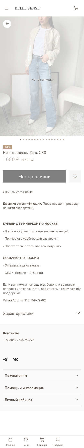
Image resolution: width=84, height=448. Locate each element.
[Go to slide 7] (37, 139)
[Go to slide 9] (43, 139)
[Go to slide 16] (63, 139)
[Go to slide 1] (20, 139)
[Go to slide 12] (52, 139)
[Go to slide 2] (23, 139)
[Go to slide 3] (26, 139)
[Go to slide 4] (29, 139)
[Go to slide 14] (57, 139)
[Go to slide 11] (49, 139)
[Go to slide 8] (40, 139)
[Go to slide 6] (34, 139)
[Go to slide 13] (54, 139)
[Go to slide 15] (60, 139)
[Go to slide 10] (46, 139)
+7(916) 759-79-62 (18, 340)
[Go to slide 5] (32, 139)
